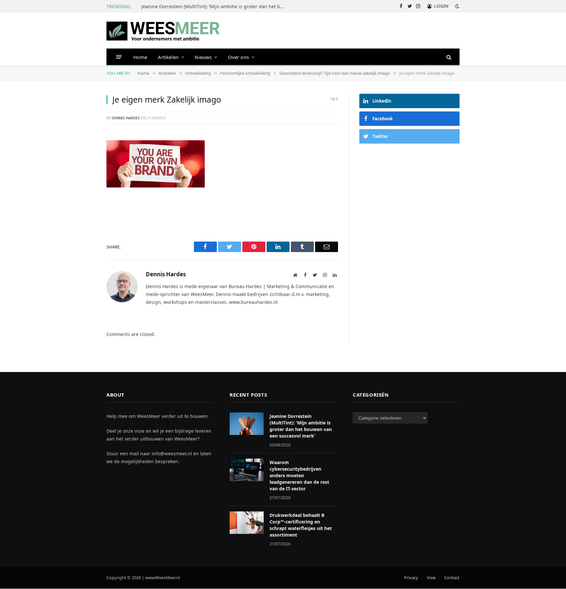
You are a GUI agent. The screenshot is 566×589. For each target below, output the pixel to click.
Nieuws (203, 57)
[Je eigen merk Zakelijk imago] (155, 163)
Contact (452, 577)
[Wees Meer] (163, 30)
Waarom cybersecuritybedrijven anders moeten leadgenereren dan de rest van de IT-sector (299, 475)
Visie (431, 577)
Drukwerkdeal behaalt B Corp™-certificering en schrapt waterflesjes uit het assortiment (301, 525)
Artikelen (168, 57)
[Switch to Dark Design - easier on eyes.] (457, 6)
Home (140, 57)
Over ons (238, 57)
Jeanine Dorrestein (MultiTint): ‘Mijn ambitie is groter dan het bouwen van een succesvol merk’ (215, 7)
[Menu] (119, 57)
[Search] (448, 56)
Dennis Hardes (126, 117)
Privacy (411, 577)
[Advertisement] (409, 199)
